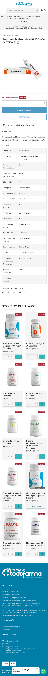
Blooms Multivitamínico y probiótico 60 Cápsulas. (34, 444)
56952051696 (9, 644)
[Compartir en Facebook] (3, 293)
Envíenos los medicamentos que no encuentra (19, 601)
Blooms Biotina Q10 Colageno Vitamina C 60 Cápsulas (12, 495)
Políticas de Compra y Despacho (14, 598)
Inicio (16, 26)
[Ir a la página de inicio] (24, 4)
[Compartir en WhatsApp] (14, 293)
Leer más (24, 21)
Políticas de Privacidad (10, 592)
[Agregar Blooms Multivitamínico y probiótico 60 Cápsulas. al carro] (42, 456)
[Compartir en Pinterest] (20, 293)
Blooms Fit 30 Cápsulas (9, 394)
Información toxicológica (11, 627)
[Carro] (45, 10)
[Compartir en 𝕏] (9, 293)
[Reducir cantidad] (3, 103)
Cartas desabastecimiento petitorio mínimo (17, 615)
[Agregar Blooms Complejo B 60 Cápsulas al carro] (18, 554)
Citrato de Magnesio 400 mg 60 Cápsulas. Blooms (35, 495)
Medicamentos (26, 26)
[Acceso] (41, 10)
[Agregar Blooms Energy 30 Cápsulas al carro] (18, 456)
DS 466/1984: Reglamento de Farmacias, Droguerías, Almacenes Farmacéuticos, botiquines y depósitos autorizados (21, 606)
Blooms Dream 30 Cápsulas (34, 394)
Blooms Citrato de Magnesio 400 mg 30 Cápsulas (12, 345)
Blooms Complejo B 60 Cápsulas (12, 544)
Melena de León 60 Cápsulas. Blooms (34, 544)
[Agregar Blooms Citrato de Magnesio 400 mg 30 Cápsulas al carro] (18, 357)
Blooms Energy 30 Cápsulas (11, 442)
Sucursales (6, 630)
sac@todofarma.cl (11, 641)
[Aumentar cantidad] (44, 103)
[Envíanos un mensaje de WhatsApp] (43, 671)
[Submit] (37, 10)
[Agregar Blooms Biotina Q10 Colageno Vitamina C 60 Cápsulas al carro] (18, 506)
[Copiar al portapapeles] (25, 293)
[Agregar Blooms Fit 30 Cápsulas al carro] (18, 404)
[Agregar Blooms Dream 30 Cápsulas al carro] (42, 404)
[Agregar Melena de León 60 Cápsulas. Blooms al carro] (42, 554)
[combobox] (22, 10)
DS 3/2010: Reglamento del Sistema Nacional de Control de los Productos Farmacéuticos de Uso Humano (23, 611)
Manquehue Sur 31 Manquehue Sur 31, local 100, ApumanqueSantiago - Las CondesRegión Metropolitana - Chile (20, 650)
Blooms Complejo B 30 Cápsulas (35, 344)
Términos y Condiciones (11, 595)
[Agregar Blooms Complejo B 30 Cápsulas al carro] (42, 357)
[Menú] (2, 10)
